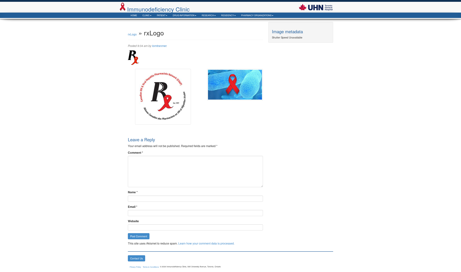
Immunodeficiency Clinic (158, 9)
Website (133, 221)
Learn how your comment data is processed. (206, 243)
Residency (227, 15)
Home (134, 15)
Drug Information (183, 15)
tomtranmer (159, 46)
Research (208, 15)
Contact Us (136, 258)
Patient (161, 15)
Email (132, 207)
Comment (135, 152)
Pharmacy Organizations (256, 15)
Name (133, 192)
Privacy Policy (135, 267)
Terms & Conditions (151, 267)
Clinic (146, 15)
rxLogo (132, 34)
